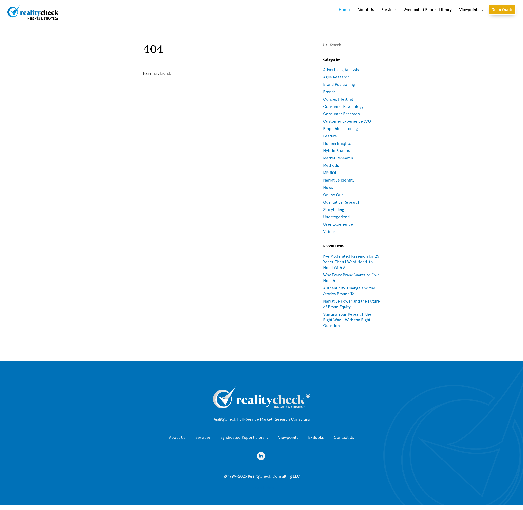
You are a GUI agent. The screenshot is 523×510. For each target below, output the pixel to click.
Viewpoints (469, 10)
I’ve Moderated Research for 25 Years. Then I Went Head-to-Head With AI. (351, 262)
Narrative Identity (338, 180)
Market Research (338, 158)
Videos (329, 232)
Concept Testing (338, 99)
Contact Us (344, 438)
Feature (330, 136)
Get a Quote (502, 10)
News (328, 188)
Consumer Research (341, 114)
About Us (365, 10)
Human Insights (337, 143)
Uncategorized (336, 217)
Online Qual (333, 195)
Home (344, 10)
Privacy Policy (261, 487)
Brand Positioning (339, 85)
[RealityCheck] (32, 19)
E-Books (316, 438)
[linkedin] (261, 455)
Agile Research (336, 77)
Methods (331, 166)
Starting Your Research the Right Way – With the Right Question (347, 320)
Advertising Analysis (341, 70)
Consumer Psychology (343, 107)
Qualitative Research (341, 202)
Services (389, 10)
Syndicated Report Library (428, 10)
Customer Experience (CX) (347, 121)
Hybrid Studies (336, 151)
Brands (329, 92)
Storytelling (333, 210)
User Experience (338, 224)
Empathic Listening (340, 129)
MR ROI (329, 173)
